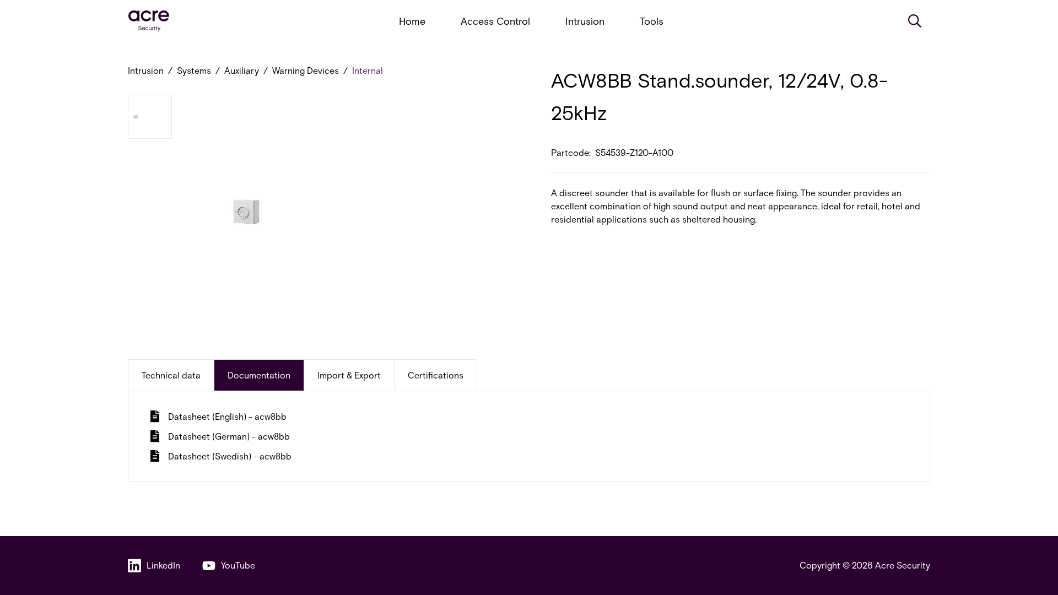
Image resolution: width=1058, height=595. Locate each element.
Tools (651, 21)
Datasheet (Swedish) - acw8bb (230, 456)
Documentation (259, 375)
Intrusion (584, 21)
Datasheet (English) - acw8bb (227, 416)
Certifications (435, 375)
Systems (194, 70)
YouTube (238, 565)
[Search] (914, 21)
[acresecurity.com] (149, 21)
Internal (367, 70)
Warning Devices (305, 70)
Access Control (495, 21)
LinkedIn (163, 565)
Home (412, 21)
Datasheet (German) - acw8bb (229, 436)
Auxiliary (241, 70)
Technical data (171, 375)
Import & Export (349, 375)
